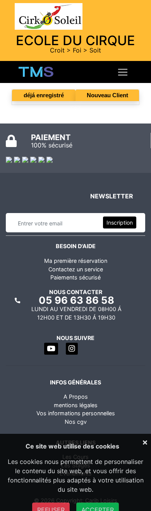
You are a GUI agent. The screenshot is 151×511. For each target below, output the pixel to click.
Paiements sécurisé (75, 277)
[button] (51, 349)
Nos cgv (76, 421)
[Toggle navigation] (122, 72)
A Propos (75, 396)
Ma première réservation (75, 260)
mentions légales (76, 405)
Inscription (119, 222)
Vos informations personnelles (75, 413)
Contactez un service (75, 269)
